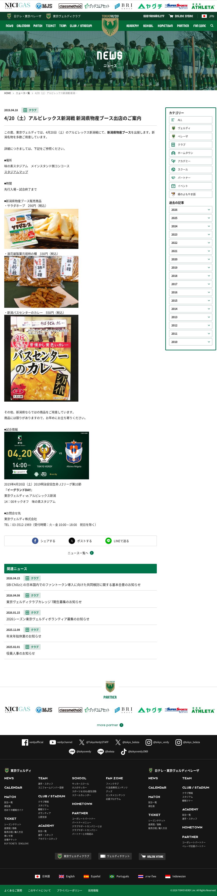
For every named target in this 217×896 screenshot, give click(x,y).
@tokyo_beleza (130, 742)
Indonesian (179, 876)
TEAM (63, 25)
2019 (174, 267)
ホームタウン (185, 153)
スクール (183, 169)
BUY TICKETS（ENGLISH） (17, 843)
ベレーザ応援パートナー (194, 846)
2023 (174, 234)
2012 (174, 325)
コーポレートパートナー (83, 818)
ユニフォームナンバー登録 (51, 787)
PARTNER (183, 25)
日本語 (46, 876)
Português (123, 876)
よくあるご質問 (13, 890)
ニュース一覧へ (78, 553)
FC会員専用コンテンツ (117, 787)
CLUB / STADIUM (81, 25)
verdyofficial (36, 742)
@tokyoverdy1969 (138, 751)
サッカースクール (80, 783)
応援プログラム (113, 798)
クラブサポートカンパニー (84, 830)
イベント (183, 186)
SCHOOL (148, 25)
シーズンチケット (12, 824)
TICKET (51, 25)
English (70, 876)
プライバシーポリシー (69, 890)
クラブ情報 (43, 801)
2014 (174, 309)
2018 (174, 276)
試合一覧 (8, 802)
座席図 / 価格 (10, 828)
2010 (174, 342)
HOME (7, 93)
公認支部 (42, 816)
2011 (174, 334)
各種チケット (10, 839)
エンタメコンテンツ (115, 795)
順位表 (7, 806)
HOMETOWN (165, 25)
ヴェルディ (184, 128)
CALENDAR (23, 25)
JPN (211, 16)
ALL (180, 120)
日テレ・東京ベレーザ (27, 16)
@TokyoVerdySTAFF (97, 742)
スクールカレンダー (81, 795)
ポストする (84, 541)
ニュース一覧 (23, 93)
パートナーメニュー (81, 822)
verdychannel (64, 742)
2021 (174, 251)
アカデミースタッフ (47, 838)
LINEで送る (121, 541)
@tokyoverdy (84, 751)
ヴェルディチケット (118, 856)
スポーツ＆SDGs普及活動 (84, 791)
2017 (174, 284)
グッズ (109, 791)
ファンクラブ (112, 783)
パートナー (184, 178)
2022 (174, 243)
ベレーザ (183, 136)
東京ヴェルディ (21, 770)
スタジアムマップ (16, 172)
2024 (174, 226)
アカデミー (184, 161)
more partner (107, 725)
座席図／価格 (154, 824)
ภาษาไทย (150, 876)
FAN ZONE (199, 25)
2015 (174, 300)
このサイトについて (39, 890)
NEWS (9, 25)
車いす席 (8, 835)
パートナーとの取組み (82, 833)
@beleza (109, 751)
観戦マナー (43, 809)
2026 (174, 210)
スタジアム (43, 805)
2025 (174, 218)
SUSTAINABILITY (153, 16)
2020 (174, 259)
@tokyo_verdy (161, 742)
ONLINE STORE (184, 16)
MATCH (38, 25)
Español (95, 876)
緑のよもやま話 (187, 194)
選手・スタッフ (45, 783)
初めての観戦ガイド (13, 809)
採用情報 (93, 890)
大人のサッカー (79, 787)
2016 (174, 292)
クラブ (32, 110)
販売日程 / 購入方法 (13, 832)
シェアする (47, 541)
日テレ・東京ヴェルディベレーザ (177, 770)
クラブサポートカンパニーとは (87, 826)
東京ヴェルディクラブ (67, 16)
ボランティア (44, 813)
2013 (174, 317)
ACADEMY (133, 25)
